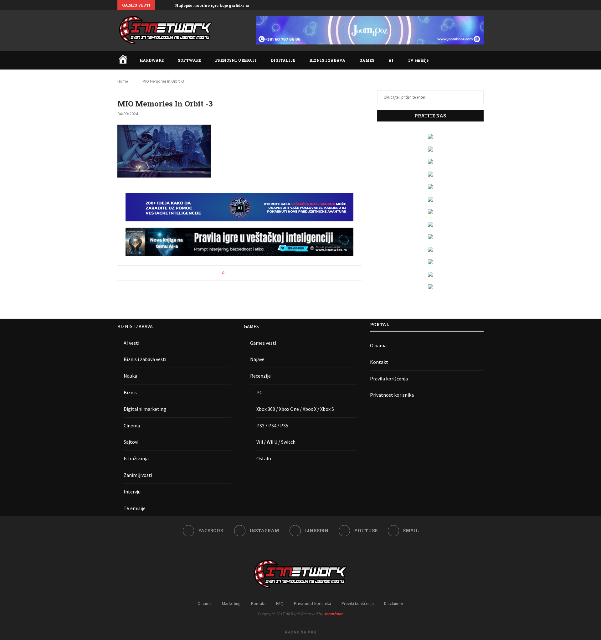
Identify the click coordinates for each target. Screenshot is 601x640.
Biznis (130, 392)
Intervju (132, 491)
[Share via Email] (252, 273)
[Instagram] (460, 5)
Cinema (132, 425)
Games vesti (263, 343)
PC (259, 392)
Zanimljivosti (138, 475)
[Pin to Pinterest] (246, 273)
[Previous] (161, 5)
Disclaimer (393, 603)
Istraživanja (136, 458)
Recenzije (260, 376)
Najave (257, 359)
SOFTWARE (189, 60)
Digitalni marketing (145, 409)
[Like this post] (227, 273)
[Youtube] (474, 5)
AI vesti (131, 343)
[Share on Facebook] (234, 273)
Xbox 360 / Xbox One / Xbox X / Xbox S (295, 409)
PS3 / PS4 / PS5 (272, 425)
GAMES (366, 60)
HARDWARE (152, 60)
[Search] (480, 60)
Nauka (130, 376)
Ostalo (263, 458)
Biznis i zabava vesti (145, 359)
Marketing (231, 603)
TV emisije (418, 60)
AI (390, 60)
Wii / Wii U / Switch (275, 442)
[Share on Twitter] (240, 273)
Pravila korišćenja (389, 378)
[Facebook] (453, 5)
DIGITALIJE (283, 60)
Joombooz (333, 614)
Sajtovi (131, 442)
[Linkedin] (467, 5)
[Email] (482, 5)
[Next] (169, 5)
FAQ (280, 603)
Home (122, 81)
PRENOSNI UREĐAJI (236, 60)
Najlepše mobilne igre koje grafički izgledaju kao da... (228, 5)
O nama (378, 345)
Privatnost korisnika (392, 395)
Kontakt (379, 362)
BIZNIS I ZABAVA (327, 60)
